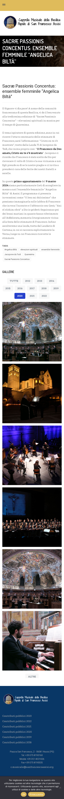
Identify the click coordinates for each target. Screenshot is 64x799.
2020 (20, 296)
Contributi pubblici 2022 (17, 721)
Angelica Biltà (11, 249)
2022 (44, 296)
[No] (60, 787)
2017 (32, 288)
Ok (23, 794)
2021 (32, 296)
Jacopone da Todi (13, 254)
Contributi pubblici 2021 (16, 726)
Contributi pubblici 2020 (17, 731)
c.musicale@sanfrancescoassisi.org (32, 767)
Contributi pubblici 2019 (17, 737)
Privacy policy (36, 794)
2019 (56, 288)
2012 (27, 281)
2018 (43, 288)
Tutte (14, 281)
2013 (39, 281)
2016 (20, 288)
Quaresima (29, 254)
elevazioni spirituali (29, 249)
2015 (7, 288)
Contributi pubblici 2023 (17, 716)
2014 (51, 281)
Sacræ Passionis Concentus (17, 259)
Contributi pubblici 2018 (17, 742)
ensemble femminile (50, 249)
